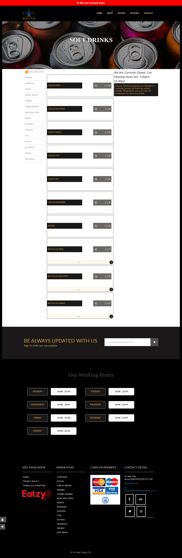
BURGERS (62, 507)
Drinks (28, 153)
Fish (27, 136)
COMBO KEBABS (65, 494)
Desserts (29, 147)
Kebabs (28, 101)
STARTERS (62, 477)
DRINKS (60, 528)
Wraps (28, 118)
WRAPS (60, 502)
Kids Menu (30, 159)
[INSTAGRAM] (141, 511)
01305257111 (132, 483)
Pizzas (28, 89)
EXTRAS (61, 520)
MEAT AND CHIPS (65, 498)
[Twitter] (130, 511)
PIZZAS (60, 481)
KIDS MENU (62, 532)
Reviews (134, 13)
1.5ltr (94, 262)
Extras (28, 142)
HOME (26, 477)
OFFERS (121, 13)
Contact (148, 13)
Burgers (29, 124)
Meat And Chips (32, 113)
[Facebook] (129, 499)
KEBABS (61, 490)
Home (99, 13)
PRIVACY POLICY (31, 481)
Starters (29, 83)
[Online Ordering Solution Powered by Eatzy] (37, 494)
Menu (110, 13)
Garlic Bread (31, 95)
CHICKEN (61, 511)
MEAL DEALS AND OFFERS (34, 75)
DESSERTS (62, 524)
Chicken (29, 130)
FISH (59, 515)
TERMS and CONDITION (34, 485)
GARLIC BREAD (64, 485)
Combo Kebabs (32, 107)
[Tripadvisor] (141, 499)
